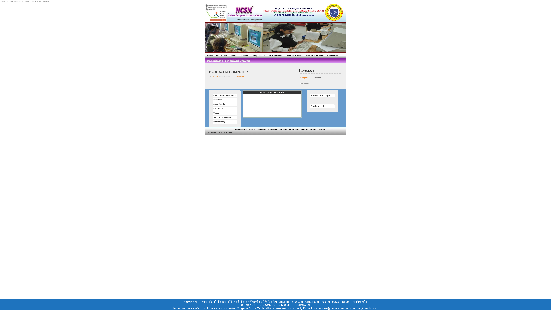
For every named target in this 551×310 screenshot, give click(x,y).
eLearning (217, 100)
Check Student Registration (224, 95)
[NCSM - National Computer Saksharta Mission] (234, 12)
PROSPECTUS (219, 108)
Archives (317, 78)
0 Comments (239, 77)
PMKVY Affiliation (294, 56)
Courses (244, 56)
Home (210, 56)
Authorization (275, 56)
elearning (305, 83)
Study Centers (258, 56)
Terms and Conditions (222, 117)
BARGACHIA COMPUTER (228, 72)
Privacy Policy (219, 122)
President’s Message (226, 56)
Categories (305, 78)
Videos (216, 113)
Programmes (261, 129)
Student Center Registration (277, 129)
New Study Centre (315, 56)
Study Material (219, 104)
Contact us (332, 56)
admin (215, 77)
